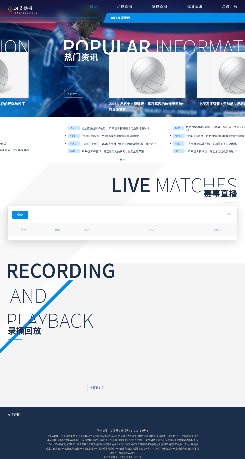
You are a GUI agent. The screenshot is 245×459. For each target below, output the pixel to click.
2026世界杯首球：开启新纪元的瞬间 (38, 151)
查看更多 (36, 94)
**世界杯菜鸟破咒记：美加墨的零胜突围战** (143, 143)
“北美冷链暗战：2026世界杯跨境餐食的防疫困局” (143, 135)
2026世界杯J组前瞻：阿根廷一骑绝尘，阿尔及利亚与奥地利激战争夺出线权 (194, 128)
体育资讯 (194, 6)
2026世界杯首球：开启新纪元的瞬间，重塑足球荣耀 (76, 151)
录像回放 (229, 6)
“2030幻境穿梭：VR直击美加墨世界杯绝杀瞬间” (38, 135)
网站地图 (102, 430)
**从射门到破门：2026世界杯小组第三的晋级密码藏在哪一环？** (38, 143)
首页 (93, 6)
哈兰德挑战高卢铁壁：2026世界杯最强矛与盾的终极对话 (38, 128)
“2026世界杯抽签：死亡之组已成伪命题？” (143, 151)
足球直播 (124, 6)
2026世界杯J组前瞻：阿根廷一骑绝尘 (143, 128)
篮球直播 (159, 6)
